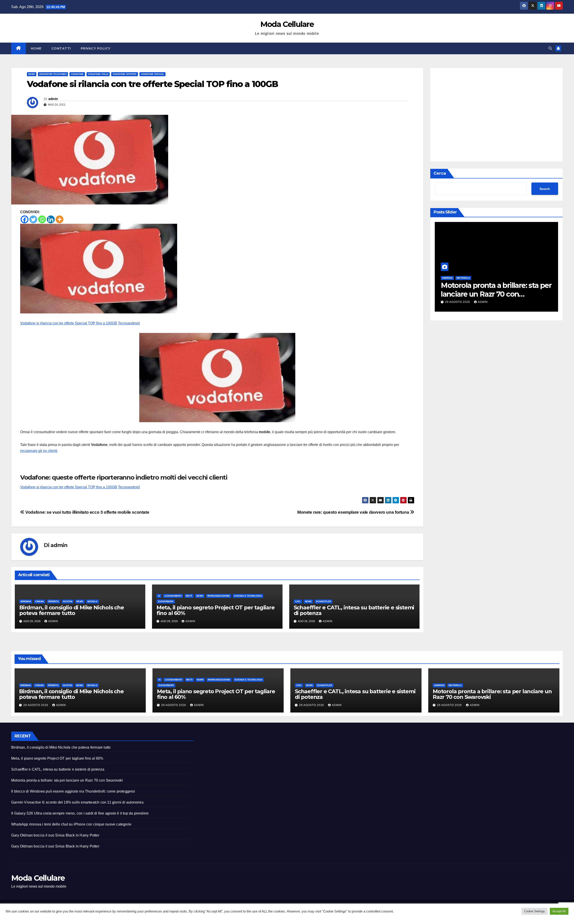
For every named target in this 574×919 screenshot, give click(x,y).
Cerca (440, 173)
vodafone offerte (125, 74)
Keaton (67, 601)
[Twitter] (33, 219)
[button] (550, 48)
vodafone (77, 74)
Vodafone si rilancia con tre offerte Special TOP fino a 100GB (68, 323)
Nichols (92, 601)
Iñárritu (53, 601)
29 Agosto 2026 (548, 302)
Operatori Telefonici (53, 74)
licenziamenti (173, 596)
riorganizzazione (218, 596)
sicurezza (539, 278)
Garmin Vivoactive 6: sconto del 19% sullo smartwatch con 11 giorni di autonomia (77, 802)
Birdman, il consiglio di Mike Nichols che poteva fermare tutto (71, 610)
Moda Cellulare (287, 24)
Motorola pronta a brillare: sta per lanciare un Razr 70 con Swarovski (463, 294)
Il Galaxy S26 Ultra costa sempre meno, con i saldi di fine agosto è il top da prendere (80, 813)
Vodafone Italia (98, 74)
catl (298, 601)
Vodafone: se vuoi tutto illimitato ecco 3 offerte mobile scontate (86, 512)
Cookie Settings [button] (534, 911)
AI (159, 596)
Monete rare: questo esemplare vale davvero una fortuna (353, 512)
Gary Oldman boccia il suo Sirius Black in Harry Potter (55, 835)
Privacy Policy (96, 48)
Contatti (61, 48)
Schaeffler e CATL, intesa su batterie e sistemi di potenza (354, 610)
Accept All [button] (559, 911)
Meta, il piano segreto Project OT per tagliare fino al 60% (216, 610)
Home (36, 48)
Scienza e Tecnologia (248, 596)
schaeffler (323, 601)
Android (439, 685)
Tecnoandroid (129, 323)
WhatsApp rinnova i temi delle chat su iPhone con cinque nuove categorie (71, 824)
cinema (39, 601)
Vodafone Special (152, 74)
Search (544, 189)
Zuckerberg (166, 601)
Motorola (455, 685)
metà (189, 596)
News (31, 74)
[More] (59, 219)
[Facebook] (24, 219)
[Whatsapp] (42, 219)
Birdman (26, 601)
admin (53, 99)
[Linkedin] (51, 219)
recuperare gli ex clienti (38, 451)
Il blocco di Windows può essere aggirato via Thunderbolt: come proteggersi (73, 791)
